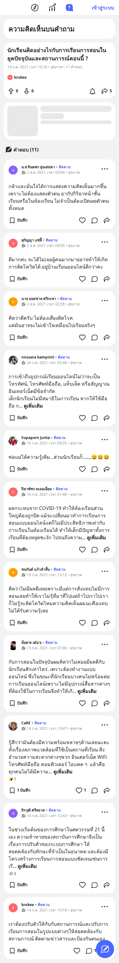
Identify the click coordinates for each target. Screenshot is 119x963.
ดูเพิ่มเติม (33, 405)
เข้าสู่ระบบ (103, 7)
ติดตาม (65, 166)
